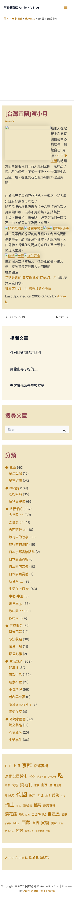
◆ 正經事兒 (13, 626)
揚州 (32, 795)
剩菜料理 (41, 776)
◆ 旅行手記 (13, 509)
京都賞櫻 (41, 766)
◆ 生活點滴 (13, 661)
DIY (8, 766)
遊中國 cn (16, 611)
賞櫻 (45, 822)
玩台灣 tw (16, 581)
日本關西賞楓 (18, 559)
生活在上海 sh (19, 589)
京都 (27, 765)
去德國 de (16, 515)
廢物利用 (9, 795)
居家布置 (15, 682)
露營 (19, 830)
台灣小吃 (52, 776)
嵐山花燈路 (55, 785)
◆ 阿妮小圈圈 (15, 719)
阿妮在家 (15, 712)
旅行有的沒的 (18, 544)
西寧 (8, 823)
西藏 (26, 822)
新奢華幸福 (17, 697)
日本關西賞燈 (18, 574)
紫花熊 (11, 814)
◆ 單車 (10, 467)
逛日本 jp (15, 604)
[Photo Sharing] (14, 228)
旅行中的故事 (18, 537)
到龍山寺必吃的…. (24, 369)
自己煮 (54, 813)
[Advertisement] (37, 59)
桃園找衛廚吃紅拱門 (25, 352)
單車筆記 (15, 473)
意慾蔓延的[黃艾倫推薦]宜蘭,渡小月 (31, 278)
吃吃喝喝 (15, 494)
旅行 (47, 795)
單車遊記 (15, 481)
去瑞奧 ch (16, 522)
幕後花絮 (15, 632)
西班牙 (16, 823)
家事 (36, 785)
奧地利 (26, 784)
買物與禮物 (17, 501)
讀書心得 (15, 654)
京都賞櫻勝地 (16, 776)
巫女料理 (15, 689)
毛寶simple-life (20, 704)
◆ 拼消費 (12, 488)
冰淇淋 (32, 776)
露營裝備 (29, 831)
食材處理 (39, 831)
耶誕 (21, 814)
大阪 (15, 785)
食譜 (48, 831)
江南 (63, 795)
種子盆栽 (27, 805)
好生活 (14, 667)
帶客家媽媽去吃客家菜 (27, 386)
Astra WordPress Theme (39, 891)
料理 (40, 795)
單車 (7, 785)
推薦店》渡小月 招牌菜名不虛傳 (28, 288)
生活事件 (15, 740)
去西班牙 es (17, 530)
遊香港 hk (16, 618)
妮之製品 (15, 725)
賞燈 (54, 823)
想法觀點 (15, 639)
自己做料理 (38, 814)
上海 (16, 765)
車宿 (61, 823)
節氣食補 (49, 805)
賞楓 (35, 823)
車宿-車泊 (16, 596)
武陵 (55, 795)
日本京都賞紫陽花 (22, 552)
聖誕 (27, 814)
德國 (21, 794)
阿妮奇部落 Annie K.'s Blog (21, 7)
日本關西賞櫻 (18, 567)
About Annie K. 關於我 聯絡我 (27, 858)
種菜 (37, 805)
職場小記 (15, 646)
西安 (64, 814)
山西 (44, 785)
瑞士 (10, 805)
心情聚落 (15, 732)
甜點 (19, 806)
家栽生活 (15, 675)
